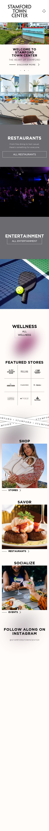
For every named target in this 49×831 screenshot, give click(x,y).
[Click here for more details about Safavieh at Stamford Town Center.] (24, 385)
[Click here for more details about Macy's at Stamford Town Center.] (24, 398)
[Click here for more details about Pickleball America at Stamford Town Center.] (37, 371)
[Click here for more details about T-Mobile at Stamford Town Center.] (37, 385)
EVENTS (13, 612)
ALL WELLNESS (24, 333)
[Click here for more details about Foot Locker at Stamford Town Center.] (37, 398)
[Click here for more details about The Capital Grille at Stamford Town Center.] (11, 398)
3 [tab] (28, 70)
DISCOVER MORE (26, 65)
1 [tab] (20, 70)
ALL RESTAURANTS (24, 154)
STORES (13, 490)
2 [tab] (24, 70)
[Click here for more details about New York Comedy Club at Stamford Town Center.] (11, 371)
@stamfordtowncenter (24, 640)
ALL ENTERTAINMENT (24, 241)
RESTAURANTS (17, 551)
